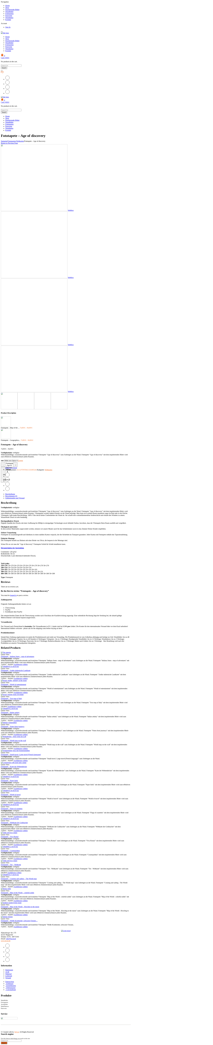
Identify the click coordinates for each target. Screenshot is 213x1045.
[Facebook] (7, 84)
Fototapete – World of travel (11, 795)
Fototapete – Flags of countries (11, 809)
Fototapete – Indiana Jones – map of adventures (17, 656)
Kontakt (8, 20)
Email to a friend (11, 468)
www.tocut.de (5, 941)
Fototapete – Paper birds (9, 781)
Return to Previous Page (9, 143)
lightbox (71, 210)
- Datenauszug (10, 988)
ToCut (16, 1032)
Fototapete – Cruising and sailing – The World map (19, 879)
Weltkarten (20, 141)
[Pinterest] (7, 89)
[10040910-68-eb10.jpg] (34, 210)
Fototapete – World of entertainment (13, 684)
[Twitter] (7, 79)
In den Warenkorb (4, 475)
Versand (8, 978)
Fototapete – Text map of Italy (11, 698)
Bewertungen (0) (11, 496)
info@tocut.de (11, 939)
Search (4, 68)
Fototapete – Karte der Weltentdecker (14, 767)
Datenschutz (9, 982)
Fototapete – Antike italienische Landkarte (15, 670)
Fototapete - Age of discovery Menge (9, 466)
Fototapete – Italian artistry (10, 712)
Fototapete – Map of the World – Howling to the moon (20, 907)
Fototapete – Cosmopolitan (10, 851)
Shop (7, 8)
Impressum (9, 970)
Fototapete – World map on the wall (13, 741)
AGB (7, 972)
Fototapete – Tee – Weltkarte (11, 865)
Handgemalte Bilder (12, 10)
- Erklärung (9, 984)
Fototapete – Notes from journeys (12, 727)
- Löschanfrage (10, 990)
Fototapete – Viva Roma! (10, 837)
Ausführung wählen (21, 664)
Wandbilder (9, 12)
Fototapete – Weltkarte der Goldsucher (14, 823)
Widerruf (8, 974)
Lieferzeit (8, 976)
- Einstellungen (10, 986)
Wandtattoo (9, 18)
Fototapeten (9, 14)
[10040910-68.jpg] (34, 391)
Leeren (20, 461)
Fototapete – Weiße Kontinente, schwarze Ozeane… (19, 921)
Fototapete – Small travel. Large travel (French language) (21, 755)
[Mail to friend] (7, 93)
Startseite (4, 141)
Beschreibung (10, 494)
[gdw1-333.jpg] (34, 277)
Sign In (7, 27)
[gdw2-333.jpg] (34, 345)
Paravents (8, 16)
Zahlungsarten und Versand (15, 498)
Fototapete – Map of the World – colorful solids (17, 893)
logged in (13, 595)
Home (7, 6)
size (2, 461)
